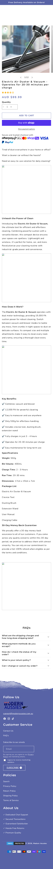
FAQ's (6, 735)
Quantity (6, 102)
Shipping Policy (10, 795)
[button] (8, 92)
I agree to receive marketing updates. (18, 761)
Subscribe (13, 768)
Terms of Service (11, 800)
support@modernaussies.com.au (18, 713)
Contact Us (8, 731)
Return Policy (9, 791)
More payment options (26, 129)
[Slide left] (21, 77)
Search (6, 781)
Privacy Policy (9, 786)
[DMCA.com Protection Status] (15, 843)
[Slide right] (32, 77)
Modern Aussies (40, 843)
